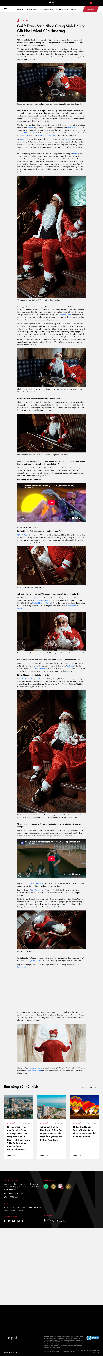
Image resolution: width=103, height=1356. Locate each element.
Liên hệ (21, 1210)
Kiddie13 (32, 159)
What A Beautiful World (38, 668)
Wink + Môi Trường (35, 1207)
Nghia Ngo (35, 1068)
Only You (70, 666)
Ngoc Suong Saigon (34, 1070)
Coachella (38, 600)
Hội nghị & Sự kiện (62, 9)
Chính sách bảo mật (68, 1351)
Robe (75, 153)
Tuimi (67, 139)
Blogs (13, 1210)
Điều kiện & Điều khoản (51, 1351)
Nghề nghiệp (21, 1207)
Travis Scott (71, 605)
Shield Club (24, 135)
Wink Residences (32, 9)
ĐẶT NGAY (91, 9)
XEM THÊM (10, 1155)
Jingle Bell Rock (34, 960)
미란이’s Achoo (23, 535)
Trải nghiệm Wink (47, 9)
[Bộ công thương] (93, 1338)
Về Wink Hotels (9, 1207)
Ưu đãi (73, 9)
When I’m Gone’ (65, 314)
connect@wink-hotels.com (13, 1193)
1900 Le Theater (29, 133)
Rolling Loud (34, 598)
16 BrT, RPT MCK (36, 883)
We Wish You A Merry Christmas (30, 679)
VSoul (22, 139)
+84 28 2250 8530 (11, 1197)
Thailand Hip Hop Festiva (41, 603)
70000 (30, 127)
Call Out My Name (38, 890)
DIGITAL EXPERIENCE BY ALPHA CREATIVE (90, 1351)
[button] (96, 1088)
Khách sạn (20, 9)
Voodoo (48, 600)
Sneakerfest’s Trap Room (47, 135)
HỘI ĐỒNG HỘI (74, 127)
